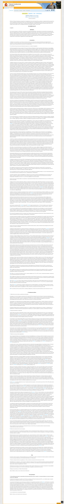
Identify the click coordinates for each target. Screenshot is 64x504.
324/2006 (25, 364)
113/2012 (19, 314)
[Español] (57, 2)
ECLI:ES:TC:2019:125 (32, 18)
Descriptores (28, 10)
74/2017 (41, 415)
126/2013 (44, 341)
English (58, 2)
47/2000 (11, 123)
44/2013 (34, 341)
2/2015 (11, 342)
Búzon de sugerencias (52, 10)
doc (47, 10)
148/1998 (22, 205)
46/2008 (31, 415)
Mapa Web (58, 503)
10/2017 (46, 359)
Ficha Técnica (16, 10)
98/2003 (39, 363)
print (49, 10)
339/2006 (47, 237)
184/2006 (15, 364)
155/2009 (20, 320)
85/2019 (15, 284)
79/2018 (15, 280)
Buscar (46, 10)
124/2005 (48, 363)
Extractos (20, 10)
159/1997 (46, 414)
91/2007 (22, 415)
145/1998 (28, 205)
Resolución (11, 10)
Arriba (62, 502)
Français (59, 2)
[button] (25, 13)
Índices (24, 10)
